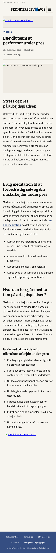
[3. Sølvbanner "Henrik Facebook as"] (28, 22)
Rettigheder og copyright (34, 542)
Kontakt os (28, 537)
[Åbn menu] (49, 9)
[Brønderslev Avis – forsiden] (28, 9)
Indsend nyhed (12, 537)
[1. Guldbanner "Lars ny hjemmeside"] (28, 477)
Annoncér (15, 542)
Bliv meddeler (44, 537)
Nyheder (7, 32)
